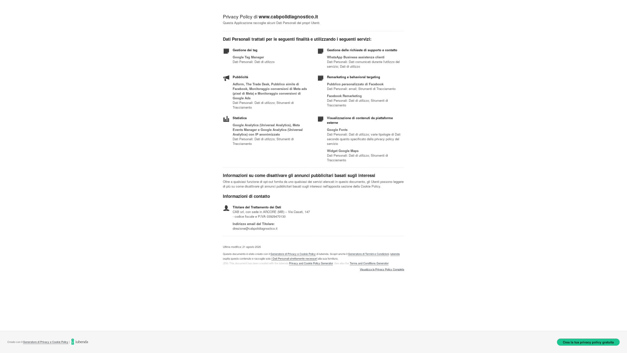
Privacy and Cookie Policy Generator (311, 263)
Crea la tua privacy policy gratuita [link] (588, 342)
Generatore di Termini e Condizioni (368, 254)
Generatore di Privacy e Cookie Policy (293, 254)
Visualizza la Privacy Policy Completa (382, 269)
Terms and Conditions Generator (369, 263)
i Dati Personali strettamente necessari (294, 258)
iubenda (395, 254)
